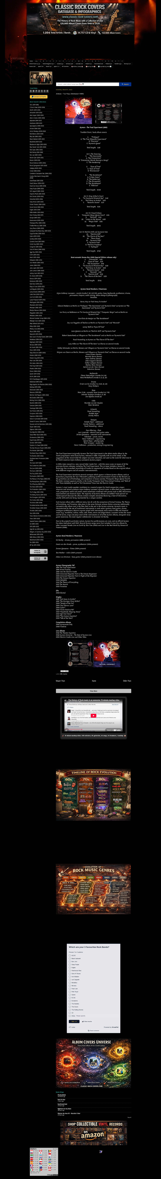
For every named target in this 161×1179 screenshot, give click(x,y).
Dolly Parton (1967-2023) (36, 202)
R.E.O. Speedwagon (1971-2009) (38, 379)
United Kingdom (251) (48, 64)
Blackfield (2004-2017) (36, 142)
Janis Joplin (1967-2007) (36, 268)
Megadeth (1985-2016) (36, 313)
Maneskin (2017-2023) (36, 305)
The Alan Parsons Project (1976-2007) (40, 448)
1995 (61, 674)
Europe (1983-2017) (35, 218)
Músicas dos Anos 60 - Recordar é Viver (69, 1113)
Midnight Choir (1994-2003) (37, 321)
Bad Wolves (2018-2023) (36, 134)
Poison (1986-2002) (35, 371)
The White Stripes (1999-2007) (38, 508)
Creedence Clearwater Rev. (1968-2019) (41, 173)
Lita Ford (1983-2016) (36, 297)
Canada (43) (60, 64)
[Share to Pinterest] (68, 671)
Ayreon (65, 674)
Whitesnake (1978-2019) (36, 534)
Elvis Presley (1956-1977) (36, 215)
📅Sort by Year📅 (90, 66)
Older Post (127, 681)
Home (31, 61)
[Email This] (61, 671)
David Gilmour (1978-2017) (37, 183)
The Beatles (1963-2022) (36, 456)
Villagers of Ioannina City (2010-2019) (40, 532)
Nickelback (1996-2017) (36, 339)
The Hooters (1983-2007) (37, 476)
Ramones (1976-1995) (35, 392)
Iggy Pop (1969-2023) (36, 252)
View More (93, 691)
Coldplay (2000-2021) (36, 168)
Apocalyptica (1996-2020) (37, 126)
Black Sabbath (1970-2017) (37, 139)
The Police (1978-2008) (36, 487)
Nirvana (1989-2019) (35, 345)
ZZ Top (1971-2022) (35, 545)
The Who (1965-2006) (36, 511)
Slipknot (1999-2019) (35, 429)
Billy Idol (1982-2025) (36, 136)
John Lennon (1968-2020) (37, 271)
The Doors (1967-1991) (36, 471)
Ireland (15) (89, 64)
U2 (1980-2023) (34, 524)
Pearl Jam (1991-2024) (36, 360)
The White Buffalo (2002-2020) (38, 505)
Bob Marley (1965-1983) (36, 152)
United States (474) (34, 64)
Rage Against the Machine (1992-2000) (41, 384)
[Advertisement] (80, 47)
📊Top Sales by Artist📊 (104, 66)
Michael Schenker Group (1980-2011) (40, 318)
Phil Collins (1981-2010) (36, 363)
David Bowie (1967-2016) (36, 181)
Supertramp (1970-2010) (36, 440)
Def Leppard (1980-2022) (37, 191)
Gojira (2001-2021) (35, 236)
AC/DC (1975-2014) (35, 110)
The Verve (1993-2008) (36, 503)
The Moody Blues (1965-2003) (38, 481)
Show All (129, 1117)
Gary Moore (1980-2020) (37, 228)
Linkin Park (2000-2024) (36, 294)
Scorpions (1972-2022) (36, 413)
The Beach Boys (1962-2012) (38, 453)
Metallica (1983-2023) (36, 315)
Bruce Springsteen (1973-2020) (38, 165)
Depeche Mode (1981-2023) (37, 194)
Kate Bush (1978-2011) (36, 284)
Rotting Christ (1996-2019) (37, 400)
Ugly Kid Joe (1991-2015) (36, 529)
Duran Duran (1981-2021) (37, 207)
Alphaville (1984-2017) (36, 120)
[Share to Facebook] (66, 671)
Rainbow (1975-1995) (35, 387)
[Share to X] (64, 671)
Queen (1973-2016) (35, 374)
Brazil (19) (48, 66)
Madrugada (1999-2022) (36, 302)
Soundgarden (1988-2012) (37, 432)
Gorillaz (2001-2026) (35, 239)
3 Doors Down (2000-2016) (37, 107)
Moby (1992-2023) (35, 326)
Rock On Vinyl (61, 1099)
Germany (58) (69, 64)
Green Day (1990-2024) (36, 244)
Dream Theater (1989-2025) (37, 204)
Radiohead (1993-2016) (36, 382)
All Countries (65, 66)
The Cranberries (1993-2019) (37, 466)
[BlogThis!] (63, 671)
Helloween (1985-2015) (36, 260)
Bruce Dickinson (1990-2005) (38, 163)
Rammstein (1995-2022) (36, 390)
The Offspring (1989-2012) (37, 484)
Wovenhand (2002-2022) (36, 540)
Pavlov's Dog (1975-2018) (37, 358)
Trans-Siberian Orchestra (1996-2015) (40, 516)
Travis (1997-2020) (35, 518)
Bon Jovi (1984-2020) (36, 155)
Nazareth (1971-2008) (36, 334)
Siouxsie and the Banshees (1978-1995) (41, 424)
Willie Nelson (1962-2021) (37, 537)
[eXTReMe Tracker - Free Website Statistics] (101, 1153)
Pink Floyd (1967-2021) (36, 366)
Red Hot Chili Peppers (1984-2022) (39, 395)
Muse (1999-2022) (35, 331)
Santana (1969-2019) (35, 405)
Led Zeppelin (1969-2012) (37, 289)
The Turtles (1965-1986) (36, 500)
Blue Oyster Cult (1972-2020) (38, 147)
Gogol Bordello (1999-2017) (37, 233)
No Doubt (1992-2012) (36, 347)
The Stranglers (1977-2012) (37, 497)
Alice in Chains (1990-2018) (37, 118)
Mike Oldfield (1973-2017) (37, 323)
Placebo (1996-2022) (35, 368)
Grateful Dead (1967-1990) (37, 241)
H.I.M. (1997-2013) (34, 255)
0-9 (36, 61)
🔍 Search (125, 84)
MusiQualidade (62, 1095)
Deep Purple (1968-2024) (37, 188)
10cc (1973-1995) (34, 105)
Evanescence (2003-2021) (37, 220)
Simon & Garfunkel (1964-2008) (38, 419)
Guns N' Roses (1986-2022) (37, 249)
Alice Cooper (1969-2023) (37, 115)
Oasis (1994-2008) (35, 350)
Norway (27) (127, 64)
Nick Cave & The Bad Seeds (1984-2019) (41, 337)
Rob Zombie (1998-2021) (36, 398)
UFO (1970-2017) (34, 526)
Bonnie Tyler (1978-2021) (36, 158)
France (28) (32, 66)
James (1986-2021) (35, 265)
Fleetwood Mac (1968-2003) (37, 223)
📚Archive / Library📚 (77, 66)
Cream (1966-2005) (35, 171)
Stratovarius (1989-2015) (37, 437)
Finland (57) (109, 64)
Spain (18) (40, 66)
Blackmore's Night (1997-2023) (38, 144)
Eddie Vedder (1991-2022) (37, 212)
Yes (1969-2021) (34, 542)
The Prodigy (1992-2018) (36, 492)
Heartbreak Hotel (62, 1104)
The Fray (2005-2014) (36, 473)
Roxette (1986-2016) (35, 403)
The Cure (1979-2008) (36, 468)
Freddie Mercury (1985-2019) (38, 226)
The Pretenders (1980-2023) (38, 489)
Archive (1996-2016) (35, 128)
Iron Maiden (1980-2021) (37, 263)
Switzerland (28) (98, 64)
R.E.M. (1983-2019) (35, 376)
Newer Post (60, 681)
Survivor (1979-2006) (35, 443)
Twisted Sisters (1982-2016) (37, 521)
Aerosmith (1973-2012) (36, 113)
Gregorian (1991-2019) (36, 247)
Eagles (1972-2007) (35, 210)
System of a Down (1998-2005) (38, 445)
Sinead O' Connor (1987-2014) (38, 421)
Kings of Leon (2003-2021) (37, 286)
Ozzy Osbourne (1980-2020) (38, 353)
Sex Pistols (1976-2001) (36, 411)
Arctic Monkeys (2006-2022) (38, 131)
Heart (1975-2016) (35, 257)
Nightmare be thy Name (64, 1109)
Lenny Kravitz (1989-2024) (37, 292)
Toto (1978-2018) (34, 513)
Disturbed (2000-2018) (36, 199)
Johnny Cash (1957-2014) (37, 273)
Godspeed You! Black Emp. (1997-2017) (40, 231)
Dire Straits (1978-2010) (37, 196)
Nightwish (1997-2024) (36, 342)
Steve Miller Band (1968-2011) (38, 435)
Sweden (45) (118, 64)
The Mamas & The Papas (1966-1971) (40, 479)
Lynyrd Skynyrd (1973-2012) (37, 300)
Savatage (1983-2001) (36, 408)
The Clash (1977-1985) (36, 463)
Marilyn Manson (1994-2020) (38, 310)
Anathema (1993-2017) (36, 123)
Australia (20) (79, 64)
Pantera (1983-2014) (35, 355)
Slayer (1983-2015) (35, 427)
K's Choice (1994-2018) (36, 276)
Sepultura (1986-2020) (36, 416)
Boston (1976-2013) (35, 160)
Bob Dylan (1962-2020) (36, 150)
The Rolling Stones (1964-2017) (38, 495)
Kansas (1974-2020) (35, 278)
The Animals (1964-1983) (36, 450)
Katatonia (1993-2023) (36, 281)
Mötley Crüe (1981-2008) (37, 329)
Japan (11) (56, 66)
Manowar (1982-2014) (36, 308)
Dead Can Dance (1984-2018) (38, 186)
